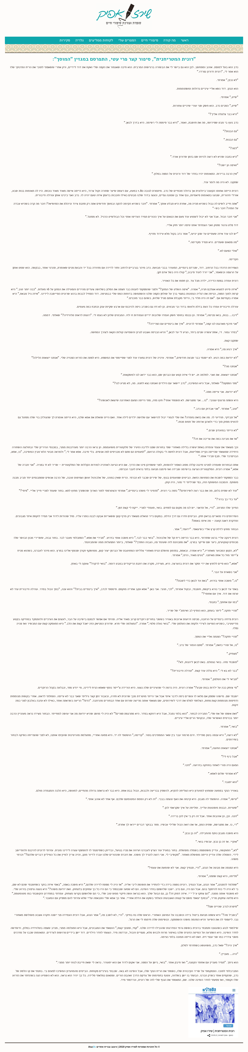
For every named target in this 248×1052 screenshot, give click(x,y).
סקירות (65, 40)
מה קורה (169, 40)
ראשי (184, 40)
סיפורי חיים (149, 40)
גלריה (79, 40)
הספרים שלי (127, 40)
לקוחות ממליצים (101, 40)
